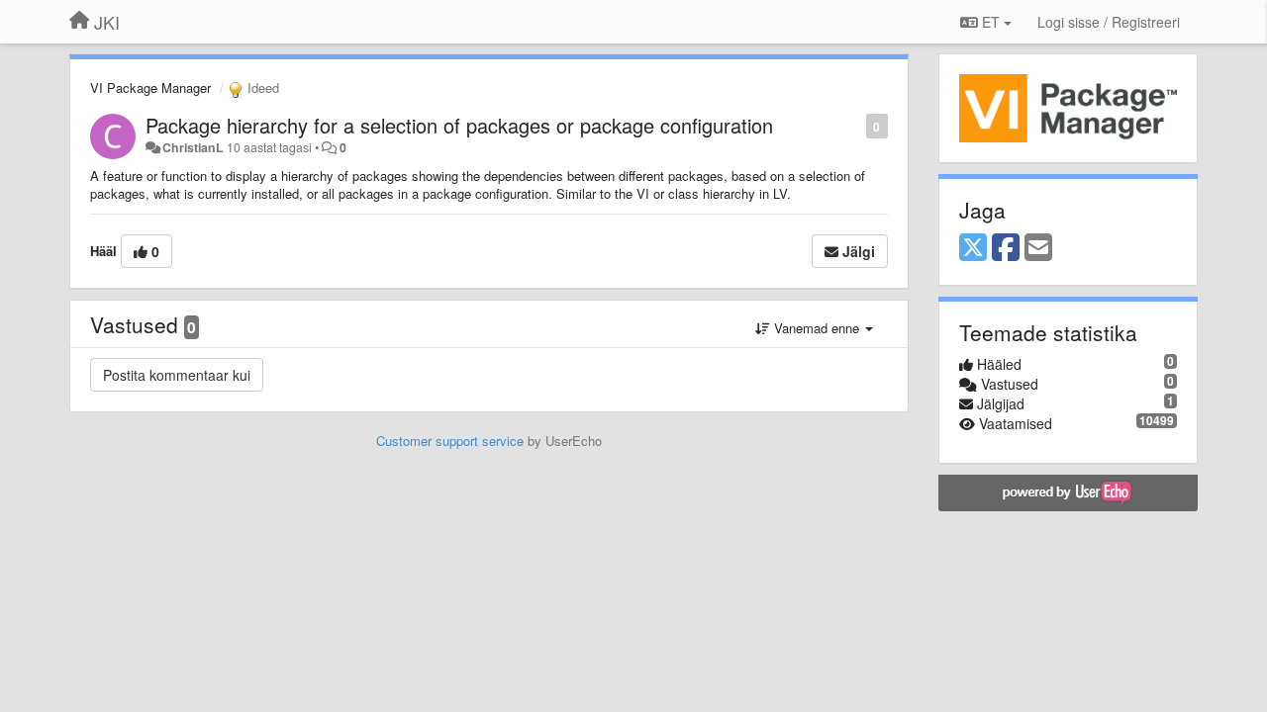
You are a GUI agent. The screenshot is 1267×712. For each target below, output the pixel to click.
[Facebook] (1006, 248)
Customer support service (450, 440)
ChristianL (193, 147)
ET (991, 22)
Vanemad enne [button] (816, 327)
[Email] (1038, 248)
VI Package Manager (150, 87)
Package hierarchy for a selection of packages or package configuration (459, 125)
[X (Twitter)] (973, 248)
